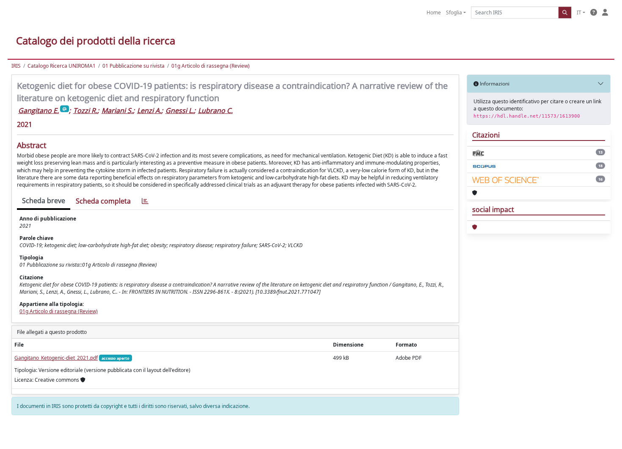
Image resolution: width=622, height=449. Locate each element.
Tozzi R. (85, 110)
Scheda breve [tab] (43, 200)
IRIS (16, 65)
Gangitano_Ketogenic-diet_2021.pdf (56, 357)
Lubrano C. (215, 110)
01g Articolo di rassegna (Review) (210, 65)
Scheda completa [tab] (103, 201)
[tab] (145, 201)
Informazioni (494, 83)
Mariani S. (117, 110)
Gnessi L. (179, 110)
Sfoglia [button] (454, 12)
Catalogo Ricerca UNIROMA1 (62, 65)
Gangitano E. (38, 110)
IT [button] (579, 12)
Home (434, 12)
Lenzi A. (149, 110)
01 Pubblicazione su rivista (133, 65)
